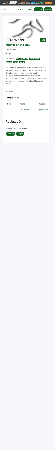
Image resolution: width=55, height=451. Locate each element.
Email (11, 91)
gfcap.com (43, 110)
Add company (26, 9)
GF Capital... (25, 110)
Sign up (38, 9)
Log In (48, 9)
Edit (43, 40)
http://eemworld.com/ (18, 44)
